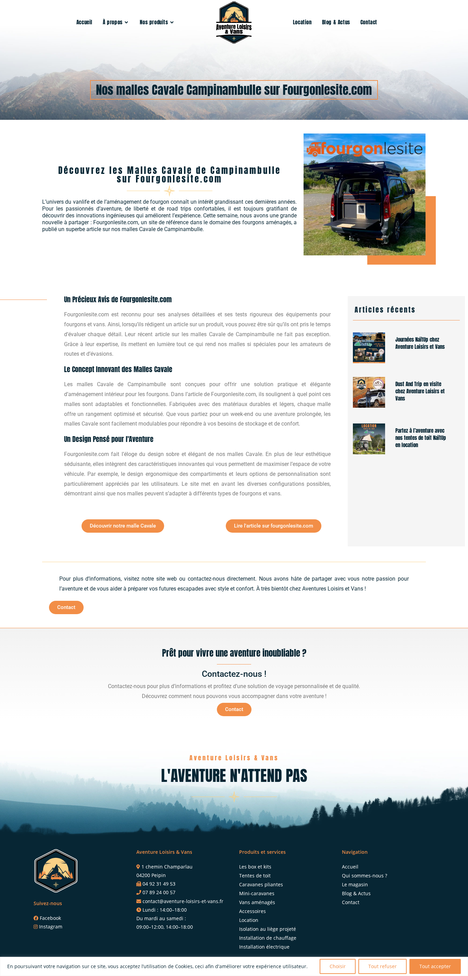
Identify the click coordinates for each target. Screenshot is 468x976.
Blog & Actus (356, 893)
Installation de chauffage (267, 938)
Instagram (50, 926)
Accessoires (252, 911)
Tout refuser (382, 966)
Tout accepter (435, 966)
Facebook (50, 918)
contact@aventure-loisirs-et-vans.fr (183, 901)
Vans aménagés (257, 902)
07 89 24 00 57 (159, 892)
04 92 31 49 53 (159, 883)
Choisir (338, 966)
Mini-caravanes (256, 893)
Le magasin (355, 884)
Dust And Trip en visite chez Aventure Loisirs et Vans (420, 391)
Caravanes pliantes (261, 884)
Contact (350, 902)
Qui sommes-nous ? (364, 875)
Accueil (350, 866)
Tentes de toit (255, 875)
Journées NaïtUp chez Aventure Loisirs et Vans (420, 343)
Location (248, 920)
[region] (234, 966)
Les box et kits (255, 866)
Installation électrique (264, 946)
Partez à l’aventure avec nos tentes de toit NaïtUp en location (420, 438)
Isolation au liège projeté (267, 929)
